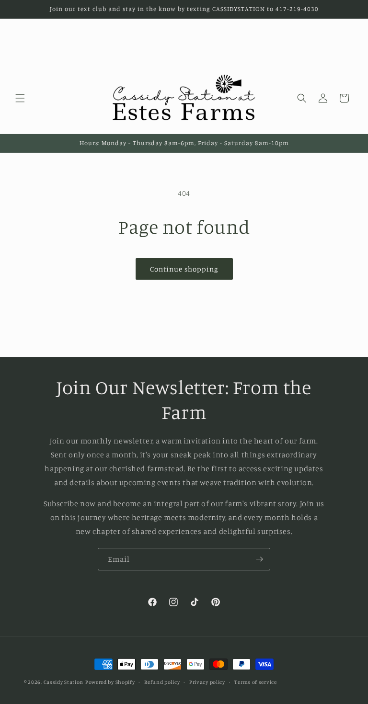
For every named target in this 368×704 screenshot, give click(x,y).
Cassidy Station (64, 682)
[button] (20, 98)
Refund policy (162, 682)
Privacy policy (207, 682)
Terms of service (255, 682)
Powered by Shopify (110, 682)
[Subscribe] (259, 559)
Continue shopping (184, 268)
